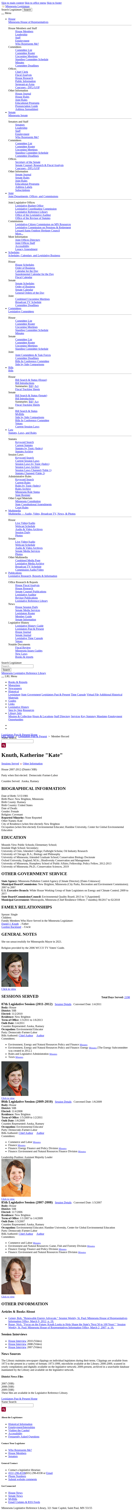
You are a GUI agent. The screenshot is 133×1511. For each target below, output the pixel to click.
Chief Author (26, 1035)
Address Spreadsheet (26, 109)
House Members (24, 31)
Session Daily (22, 532)
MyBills (19, 414)
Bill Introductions (24, 383)
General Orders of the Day (29, 292)
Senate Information (25, 619)
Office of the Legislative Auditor (33, 215)
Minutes (19, 62)
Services (75, 716)
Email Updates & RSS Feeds (24, 1502)
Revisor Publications (26, 597)
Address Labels (23, 187)
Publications (15, 572)
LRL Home (7, 736)
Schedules (13, 252)
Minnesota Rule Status (27, 491)
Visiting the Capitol (18, 1430)
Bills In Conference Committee (32, 361)
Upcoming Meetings (26, 56)
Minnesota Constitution (28, 501)
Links (11, 703)
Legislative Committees (21, 311)
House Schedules (24, 264)
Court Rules (21, 507)
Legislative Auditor (25, 594)
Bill (31, 386)
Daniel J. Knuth (10, 923)
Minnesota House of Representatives (28, 22)
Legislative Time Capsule (29, 638)
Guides (12, 700)
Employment (22, 40)
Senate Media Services (27, 551)
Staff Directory (62, 716)
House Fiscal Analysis (27, 585)
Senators (20, 124)
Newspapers (15, 688)
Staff (17, 37)
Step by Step (15, 710)
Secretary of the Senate (27, 162)
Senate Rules (22, 177)
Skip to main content (12, 2)
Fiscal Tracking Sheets (27, 389)
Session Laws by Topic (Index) (32, 463)
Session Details (63, 1004)
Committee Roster (25, 53)
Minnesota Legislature (17, 6)
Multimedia (14, 510)
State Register (22, 495)
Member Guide (23, 616)
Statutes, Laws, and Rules (22, 432)
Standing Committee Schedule (31, 59)
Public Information (25, 81)
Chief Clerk (21, 71)
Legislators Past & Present (29, 628)
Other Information (33, 763)
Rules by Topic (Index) (28, 485)
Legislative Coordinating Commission (36, 208)
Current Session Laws (27, 426)
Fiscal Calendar (23, 277)
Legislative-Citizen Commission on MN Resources (43, 224)
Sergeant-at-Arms (24, 84)
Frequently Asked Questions (23, 1436)
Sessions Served (10, 763)
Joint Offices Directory (27, 239)
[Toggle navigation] (2, 14)
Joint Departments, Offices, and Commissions (33, 196)
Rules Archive (23, 488)
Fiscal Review (23, 647)
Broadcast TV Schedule (28, 302)
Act (36, 386)
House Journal (23, 93)
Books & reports (24, 656)
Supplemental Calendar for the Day (34, 274)
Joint (11, 193)
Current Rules (22, 482)
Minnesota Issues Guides (28, 650)
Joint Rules (21, 99)
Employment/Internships (21, 1427)
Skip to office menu (35, 2)
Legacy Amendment (26, 249)
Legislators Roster (25, 613)
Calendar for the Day (26, 271)
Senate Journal (23, 174)
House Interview (17, 1340)
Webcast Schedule (25, 526)
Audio (31, 523)
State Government (31, 694)
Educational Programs (27, 102)
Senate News (15, 1495)
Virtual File (93, 694)
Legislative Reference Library (31, 211)
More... (19, 233)
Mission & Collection (20, 716)
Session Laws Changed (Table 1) (33, 470)
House (11, 18)
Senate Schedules (24, 283)
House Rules (22, 96)
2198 (127, 997)
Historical (13, 691)
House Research (24, 78)
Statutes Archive (24, 451)
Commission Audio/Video (29, 569)
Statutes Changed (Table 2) (30, 473)
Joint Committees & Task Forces (33, 355)
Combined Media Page (27, 560)
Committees (14, 308)
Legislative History (18, 707)
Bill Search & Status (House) (31, 379)
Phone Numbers (17, 1476)
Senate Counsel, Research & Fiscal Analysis (39, 165)
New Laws (21, 653)
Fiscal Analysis (23, 74)
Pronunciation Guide (26, 106)
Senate (12, 112)
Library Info (15, 713)
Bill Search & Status (26, 411)
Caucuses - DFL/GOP (27, 87)
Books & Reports (17, 682)
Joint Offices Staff (25, 243)
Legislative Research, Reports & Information (32, 575)
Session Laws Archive (27, 467)
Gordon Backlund (11, 926)
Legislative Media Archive (29, 563)
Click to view (8, 989)
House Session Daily (26, 607)
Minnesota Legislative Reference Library (23, 673)
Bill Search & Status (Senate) (31, 395)
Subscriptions (22, 190)
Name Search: (9, 1401)
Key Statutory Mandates (94, 716)
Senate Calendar (24, 289)
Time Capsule (78, 694)
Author (40, 1035)
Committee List (23, 50)
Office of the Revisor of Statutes (32, 218)
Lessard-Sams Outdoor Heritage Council (37, 230)
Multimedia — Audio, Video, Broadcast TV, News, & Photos (42, 513)
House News (15, 1492)
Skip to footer (54, 2)
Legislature (14, 694)
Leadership (21, 34)
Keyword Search (24, 442)
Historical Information (20, 1424)
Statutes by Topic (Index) (29, 448)
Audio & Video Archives (29, 529)
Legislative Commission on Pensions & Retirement (43, 227)
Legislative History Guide (29, 625)
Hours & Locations (42, 716)
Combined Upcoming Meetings (32, 299)
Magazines (14, 685)
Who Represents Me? (27, 43)
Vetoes (19, 423)
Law (10, 429)
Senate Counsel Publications (30, 591)
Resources (28, 710)
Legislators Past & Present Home (19, 734)
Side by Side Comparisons (29, 364)
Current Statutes (24, 445)
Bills (10, 367)
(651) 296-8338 (16, 1473)
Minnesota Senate (18, 115)
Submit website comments (22, 1479)
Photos (19, 535)
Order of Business (25, 267)
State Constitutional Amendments (33, 504)
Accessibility (22, 246)
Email (49, 1473)
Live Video (21, 523)
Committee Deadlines (27, 65)
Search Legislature (11, 9)
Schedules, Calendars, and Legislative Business (34, 255)
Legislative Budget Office (29, 205)
